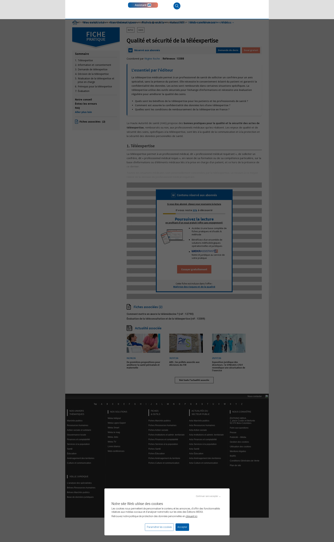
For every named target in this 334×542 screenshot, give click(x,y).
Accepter (182, 527)
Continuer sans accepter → (208, 496)
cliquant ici (191, 516)
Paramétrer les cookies (159, 527)
